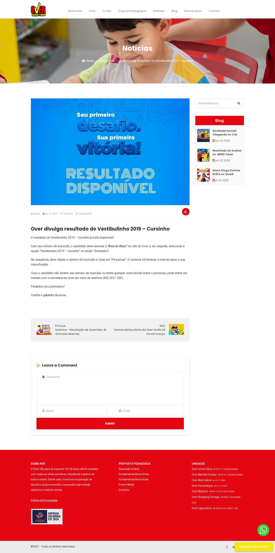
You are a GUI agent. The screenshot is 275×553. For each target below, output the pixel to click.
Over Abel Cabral (208, 480)
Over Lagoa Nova (215, 508)
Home (89, 61)
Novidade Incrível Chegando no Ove (225, 132)
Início (92, 11)
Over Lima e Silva (215, 468)
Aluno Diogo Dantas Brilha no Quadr (226, 172)
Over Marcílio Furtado (217, 474)
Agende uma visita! (254, 546)
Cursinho (124, 489)
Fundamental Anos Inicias (134, 474)
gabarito (48, 295)
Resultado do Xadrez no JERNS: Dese (227, 152)
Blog (174, 11)
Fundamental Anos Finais (134, 479)
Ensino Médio (127, 484)
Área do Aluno (117, 246)
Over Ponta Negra (209, 485)
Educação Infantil (129, 468)
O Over (107, 11)
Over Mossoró (213, 491)
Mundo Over (107, 61)
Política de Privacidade (44, 500)
